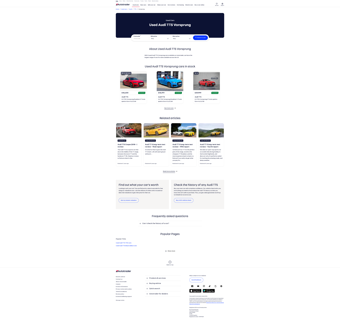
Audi (130, 9)
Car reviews (171, 5)
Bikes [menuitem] (124, 1)
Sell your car (151, 5)
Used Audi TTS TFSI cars (123, 243)
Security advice (120, 276)
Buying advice (155, 283)
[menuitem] (136, 5)
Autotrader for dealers (158, 294)
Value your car (161, 5)
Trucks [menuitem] (142, 1)
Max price (176, 36)
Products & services (157, 278)
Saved (216, 5)
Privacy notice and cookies (124, 289)
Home (117, 9)
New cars (143, 5)
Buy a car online (199, 5)
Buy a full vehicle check (183, 200)
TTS (135, 9)
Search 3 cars (201, 37)
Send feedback (196, 280)
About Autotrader (121, 281)
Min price (154, 36)
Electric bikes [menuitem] (155, 1)
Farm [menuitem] (146, 1)
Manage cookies (120, 300)
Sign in (222, 5)
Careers (118, 284)
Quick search (154, 289)
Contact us (119, 279)
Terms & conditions (121, 291)
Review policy (120, 294)
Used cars (136, 5)
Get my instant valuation (129, 200)
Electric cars (189, 5)
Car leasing (180, 5)
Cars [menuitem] (117, 1)
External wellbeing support (124, 296)
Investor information (122, 286)
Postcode (137, 36)
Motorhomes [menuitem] (130, 1)
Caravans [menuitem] (136, 1)
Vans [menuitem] (120, 1)
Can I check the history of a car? (155, 223)
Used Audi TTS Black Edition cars (126, 245)
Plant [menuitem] (149, 1)
